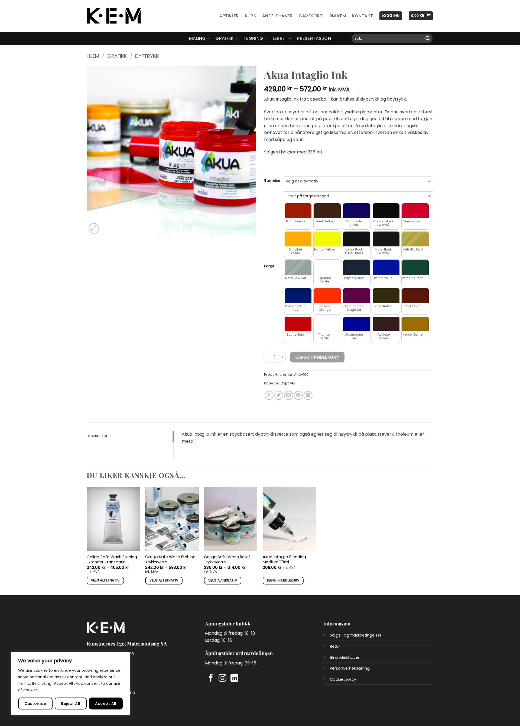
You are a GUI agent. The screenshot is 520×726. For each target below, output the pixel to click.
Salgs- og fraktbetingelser (355, 635)
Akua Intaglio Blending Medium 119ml (284, 559)
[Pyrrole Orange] (327, 295)
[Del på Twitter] (278, 395)
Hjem (93, 56)
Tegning (253, 38)
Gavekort (311, 16)
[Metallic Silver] (298, 267)
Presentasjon (314, 38)
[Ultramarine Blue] (356, 324)
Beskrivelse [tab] (97, 436)
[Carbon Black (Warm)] (386, 210)
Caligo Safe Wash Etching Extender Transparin (112, 559)
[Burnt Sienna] (298, 210)
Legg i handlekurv (317, 357)
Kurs (250, 16)
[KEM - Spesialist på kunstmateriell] (114, 16)
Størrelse (272, 180)
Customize (35, 703)
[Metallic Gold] (415, 239)
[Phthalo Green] (415, 267)
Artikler (229, 16)
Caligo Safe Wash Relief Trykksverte (227, 559)
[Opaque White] (327, 267)
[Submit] (427, 38)
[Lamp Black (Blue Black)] (356, 239)
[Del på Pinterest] (298, 395)
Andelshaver (277, 16)
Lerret (280, 38)
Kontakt (362, 16)
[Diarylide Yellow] (298, 239)
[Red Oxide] (415, 295)
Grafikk (224, 38)
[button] (390, 15)
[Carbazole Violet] (356, 210)
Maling (197, 38)
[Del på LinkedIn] (308, 395)
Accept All (105, 703)
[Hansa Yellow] (327, 239)
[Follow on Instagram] (222, 678)
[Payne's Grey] (356, 267)
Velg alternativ (105, 580)
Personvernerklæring (350, 668)
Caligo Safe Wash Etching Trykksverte (170, 559)
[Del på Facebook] (269, 395)
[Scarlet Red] (298, 324)
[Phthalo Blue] (386, 267)
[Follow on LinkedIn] (234, 678)
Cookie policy (343, 679)
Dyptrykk (147, 56)
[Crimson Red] (415, 210)
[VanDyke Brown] (386, 324)
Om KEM (337, 16)
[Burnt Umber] (327, 210)
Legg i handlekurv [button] (283, 580)
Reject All (70, 703)
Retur (335, 646)
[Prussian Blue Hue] (298, 295)
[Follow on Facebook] (211, 678)
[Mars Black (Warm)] (386, 239)
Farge (269, 266)
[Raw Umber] (386, 295)
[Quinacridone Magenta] (356, 295)
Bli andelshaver (344, 657)
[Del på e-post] (288, 395)
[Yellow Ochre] (415, 324)
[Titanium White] (327, 324)
